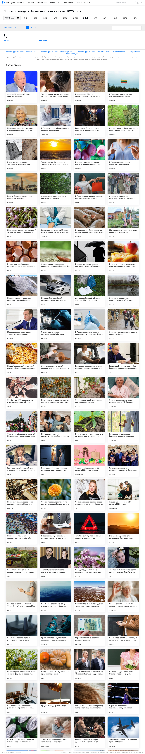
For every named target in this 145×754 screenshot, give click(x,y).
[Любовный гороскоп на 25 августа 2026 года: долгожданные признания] (123, 495)
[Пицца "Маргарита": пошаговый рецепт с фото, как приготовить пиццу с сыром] (21, 359)
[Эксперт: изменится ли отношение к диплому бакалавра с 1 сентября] (123, 461)
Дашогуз (7, 40)
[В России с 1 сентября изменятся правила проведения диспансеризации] (55, 121)
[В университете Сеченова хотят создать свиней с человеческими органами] (89, 223)
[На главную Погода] (10, 2)
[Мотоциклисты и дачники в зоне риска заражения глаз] (123, 223)
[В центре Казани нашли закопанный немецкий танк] (21, 155)
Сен (105, 18)
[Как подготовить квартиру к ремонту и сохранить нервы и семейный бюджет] (21, 698)
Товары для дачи (72, 54)
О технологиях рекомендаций (99, 752)
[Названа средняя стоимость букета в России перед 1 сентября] (123, 664)
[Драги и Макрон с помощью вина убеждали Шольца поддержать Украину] (89, 664)
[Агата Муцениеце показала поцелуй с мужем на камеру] (55, 563)
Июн (75, 18)
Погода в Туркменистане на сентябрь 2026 (56, 52)
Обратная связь (115, 752)
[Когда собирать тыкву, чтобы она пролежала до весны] (55, 664)
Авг (95, 18)
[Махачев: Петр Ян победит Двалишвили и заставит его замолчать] (89, 732)
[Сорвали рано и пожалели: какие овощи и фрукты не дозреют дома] (21, 664)
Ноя (125, 18)
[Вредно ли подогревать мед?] (55, 698)
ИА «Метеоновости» (137, 752)
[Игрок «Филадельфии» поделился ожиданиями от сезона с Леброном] (123, 698)
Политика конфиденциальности (79, 752)
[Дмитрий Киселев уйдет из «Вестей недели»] (21, 87)
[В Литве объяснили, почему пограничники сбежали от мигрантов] (123, 87)
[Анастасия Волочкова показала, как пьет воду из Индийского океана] (123, 563)
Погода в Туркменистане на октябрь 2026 (93, 52)
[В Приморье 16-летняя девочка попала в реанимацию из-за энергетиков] (21, 732)
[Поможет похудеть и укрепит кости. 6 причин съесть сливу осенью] (89, 155)
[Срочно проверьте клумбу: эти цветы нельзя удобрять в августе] (55, 495)
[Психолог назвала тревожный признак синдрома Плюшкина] (21, 495)
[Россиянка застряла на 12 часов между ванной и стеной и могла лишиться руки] (55, 223)
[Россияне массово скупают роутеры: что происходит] (21, 630)
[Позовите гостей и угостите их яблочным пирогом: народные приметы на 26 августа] (123, 257)
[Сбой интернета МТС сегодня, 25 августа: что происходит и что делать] (123, 630)
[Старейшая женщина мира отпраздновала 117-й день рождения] (123, 393)
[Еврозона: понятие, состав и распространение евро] (89, 630)
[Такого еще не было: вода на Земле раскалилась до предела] (55, 155)
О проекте (64, 752)
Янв (25, 18)
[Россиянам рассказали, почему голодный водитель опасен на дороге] (89, 359)
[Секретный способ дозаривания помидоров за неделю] (89, 393)
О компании (10, 752)
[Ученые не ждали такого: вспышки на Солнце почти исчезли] (123, 529)
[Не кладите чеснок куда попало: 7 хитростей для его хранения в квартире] (21, 223)
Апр (55, 18)
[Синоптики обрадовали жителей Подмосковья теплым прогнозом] (21, 427)
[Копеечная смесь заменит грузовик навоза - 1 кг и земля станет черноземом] (21, 563)
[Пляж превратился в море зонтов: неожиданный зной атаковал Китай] (21, 529)
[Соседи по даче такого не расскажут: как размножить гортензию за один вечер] (89, 563)
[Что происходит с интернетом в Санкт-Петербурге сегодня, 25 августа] (21, 596)
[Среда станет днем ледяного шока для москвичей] (55, 189)
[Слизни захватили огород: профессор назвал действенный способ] (55, 257)
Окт (115, 18)
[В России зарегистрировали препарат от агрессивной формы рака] (89, 325)
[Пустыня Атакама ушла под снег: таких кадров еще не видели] (89, 596)
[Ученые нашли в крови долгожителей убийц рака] (55, 325)
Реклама (18, 752)
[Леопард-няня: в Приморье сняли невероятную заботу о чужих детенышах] (123, 121)
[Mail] (3, 2)
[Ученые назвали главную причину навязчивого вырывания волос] (89, 698)
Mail (3, 752)
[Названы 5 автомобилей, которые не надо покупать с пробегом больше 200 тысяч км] (55, 291)
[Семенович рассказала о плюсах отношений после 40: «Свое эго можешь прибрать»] (89, 495)
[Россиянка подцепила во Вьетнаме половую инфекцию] (123, 427)
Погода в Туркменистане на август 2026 (20, 52)
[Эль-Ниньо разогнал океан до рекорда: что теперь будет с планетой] (55, 596)
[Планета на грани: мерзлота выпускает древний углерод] (21, 291)
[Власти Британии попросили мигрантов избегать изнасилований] (21, 189)
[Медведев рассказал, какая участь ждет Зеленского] (21, 325)
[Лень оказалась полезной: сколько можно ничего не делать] (55, 359)
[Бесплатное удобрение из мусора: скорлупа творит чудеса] (21, 257)
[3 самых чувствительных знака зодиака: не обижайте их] (55, 732)
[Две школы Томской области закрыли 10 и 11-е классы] (89, 291)
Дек (135, 18)
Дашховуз (42, 40)
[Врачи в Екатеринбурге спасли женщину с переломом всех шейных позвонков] (55, 630)
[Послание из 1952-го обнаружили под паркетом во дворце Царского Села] (89, 87)
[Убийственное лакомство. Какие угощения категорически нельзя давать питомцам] (55, 87)
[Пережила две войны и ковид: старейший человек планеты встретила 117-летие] (21, 121)
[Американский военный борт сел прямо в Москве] (123, 732)
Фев (35, 18)
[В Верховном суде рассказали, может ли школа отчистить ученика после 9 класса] (55, 529)
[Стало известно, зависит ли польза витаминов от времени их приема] (123, 596)
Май (65, 18)
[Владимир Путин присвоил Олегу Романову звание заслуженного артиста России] (123, 359)
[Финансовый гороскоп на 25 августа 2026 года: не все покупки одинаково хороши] (89, 461)
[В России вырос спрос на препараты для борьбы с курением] (123, 155)
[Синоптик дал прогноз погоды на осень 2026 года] (123, 325)
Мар (45, 18)
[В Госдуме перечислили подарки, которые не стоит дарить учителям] (89, 189)
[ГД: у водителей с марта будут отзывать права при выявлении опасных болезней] (21, 461)
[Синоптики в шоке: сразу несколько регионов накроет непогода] (123, 189)
